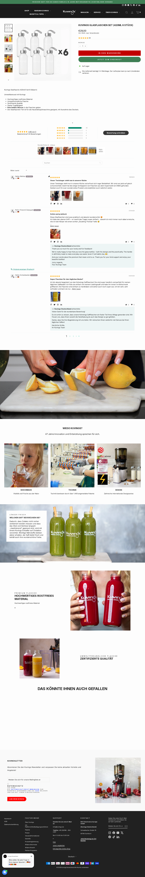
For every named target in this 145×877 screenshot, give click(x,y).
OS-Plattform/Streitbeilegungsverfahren (36, 826)
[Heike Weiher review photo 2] (67, 196)
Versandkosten (94, 33)
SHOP (27, 11)
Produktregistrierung (31, 841)
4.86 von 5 (32, 132)
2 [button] (69, 336)
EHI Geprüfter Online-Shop (61, 849)
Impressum (7, 818)
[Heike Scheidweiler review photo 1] (55, 297)
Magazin (85, 12)
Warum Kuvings (41, 11)
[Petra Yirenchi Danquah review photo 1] (55, 234)
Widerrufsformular (31, 844)
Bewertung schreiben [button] (116, 133)
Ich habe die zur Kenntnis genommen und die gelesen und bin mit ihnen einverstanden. (27, 790)
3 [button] (73, 336)
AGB (37, 791)
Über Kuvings (112, 12)
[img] (55, 177)
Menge (81, 42)
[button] (83, 38)
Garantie (27, 838)
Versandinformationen (32, 836)
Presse (27, 833)
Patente (27, 830)
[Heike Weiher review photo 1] (55, 196)
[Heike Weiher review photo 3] (78, 196)
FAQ (54, 842)
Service (97, 12)
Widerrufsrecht (30, 847)
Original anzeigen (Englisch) (23, 269)
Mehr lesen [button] (54, 226)
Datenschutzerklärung (11, 824)
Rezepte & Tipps (37, 14)
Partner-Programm (31, 850)
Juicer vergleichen (59, 845)
